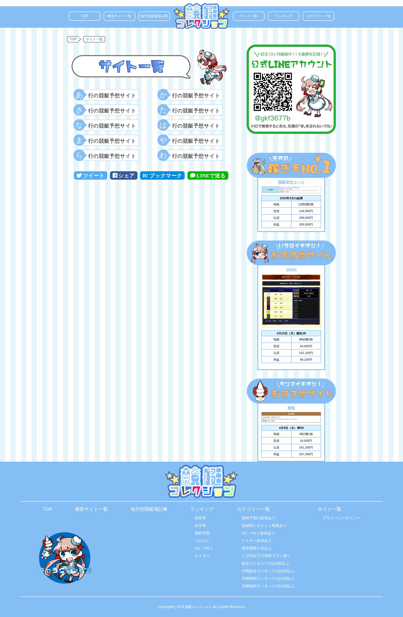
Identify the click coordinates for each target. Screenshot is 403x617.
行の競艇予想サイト (108, 95)
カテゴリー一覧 (318, 16)
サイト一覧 (249, 16)
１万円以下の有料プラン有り (266, 556)
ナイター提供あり (257, 541)
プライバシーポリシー (341, 518)
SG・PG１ (204, 548)
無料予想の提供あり (259, 518)
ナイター (202, 556)
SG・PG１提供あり (258, 533)
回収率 (200, 518)
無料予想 (202, 533)
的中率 (200, 525)
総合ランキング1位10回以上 (265, 563)
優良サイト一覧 (119, 16)
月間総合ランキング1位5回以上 (268, 571)
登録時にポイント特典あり (264, 525)
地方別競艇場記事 (154, 16)
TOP (84, 16)
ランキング (283, 16)
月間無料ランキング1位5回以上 (268, 586)
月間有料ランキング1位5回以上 (268, 578)
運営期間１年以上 (257, 548)
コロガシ (202, 541)
